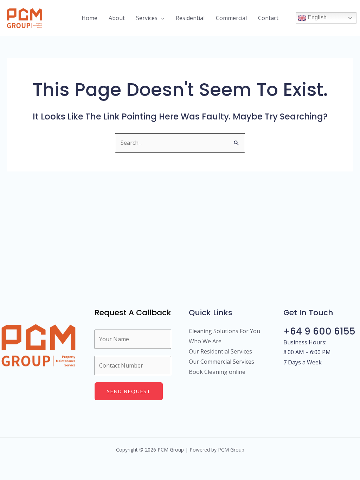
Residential (190, 18)
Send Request (128, 391)
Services (147, 18)
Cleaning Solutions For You (224, 331)
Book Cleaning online (217, 372)
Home (89, 18)
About (117, 18)
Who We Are (205, 341)
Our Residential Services (220, 351)
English (316, 17)
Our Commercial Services (221, 361)
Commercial (231, 18)
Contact (268, 18)
